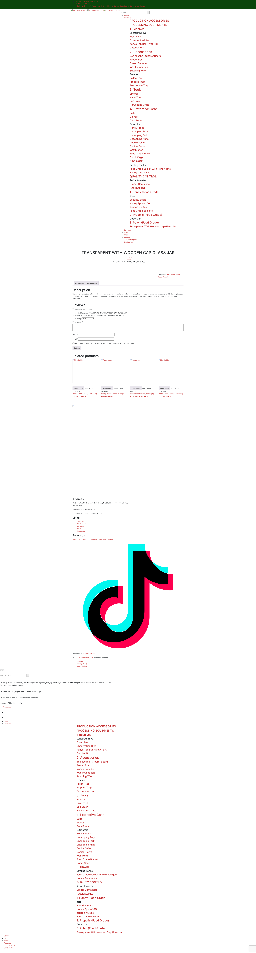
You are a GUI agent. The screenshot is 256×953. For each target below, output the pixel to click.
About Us (80, 521)
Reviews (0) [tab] (92, 283)
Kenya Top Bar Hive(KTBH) (145, 43)
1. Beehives (137, 29)
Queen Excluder (139, 63)
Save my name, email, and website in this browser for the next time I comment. (104, 343)
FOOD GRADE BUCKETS (139, 396)
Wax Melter (136, 149)
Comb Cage (136, 157)
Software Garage (88, 653)
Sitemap (79, 661)
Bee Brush (135, 101)
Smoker (134, 93)
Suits (132, 113)
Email (75, 339)
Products (130, 259)
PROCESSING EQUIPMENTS (148, 25)
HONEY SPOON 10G (108, 396)
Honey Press (137, 127)
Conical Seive (137, 146)
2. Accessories (141, 52)
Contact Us (80, 531)
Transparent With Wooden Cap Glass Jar (153, 226)
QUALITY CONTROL (143, 176)
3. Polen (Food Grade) (144, 222)
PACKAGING (138, 188)
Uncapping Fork (139, 135)
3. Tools (136, 89)
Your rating (77, 319)
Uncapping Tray (139, 131)
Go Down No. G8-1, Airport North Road (15, 692)
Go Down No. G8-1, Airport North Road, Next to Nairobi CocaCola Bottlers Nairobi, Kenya (110, 6)
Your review (77, 322)
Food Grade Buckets (141, 210)
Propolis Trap (137, 81)
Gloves (134, 116)
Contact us (6, 707)
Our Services (81, 524)
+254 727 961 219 (83, 4)
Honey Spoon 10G (140, 203)
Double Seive (137, 142)
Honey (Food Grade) (80, 394)
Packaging (171, 274)
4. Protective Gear (143, 109)
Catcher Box (137, 47)
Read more (78, 388)
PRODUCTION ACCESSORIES (149, 20)
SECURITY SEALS (79, 396)
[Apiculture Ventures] (79, 10)
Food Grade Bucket (140, 153)
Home (130, 257)
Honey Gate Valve (140, 172)
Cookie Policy (81, 666)
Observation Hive (140, 40)
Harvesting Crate (139, 104)
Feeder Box (136, 59)
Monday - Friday (6, 703)
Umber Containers (140, 184)
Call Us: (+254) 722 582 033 (11, 697)
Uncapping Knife (139, 138)
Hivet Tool (135, 97)
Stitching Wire (138, 70)
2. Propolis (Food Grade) (146, 214)
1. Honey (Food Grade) (145, 192)
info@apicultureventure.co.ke (87, 1)
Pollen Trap (136, 78)
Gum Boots (136, 120)
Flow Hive (135, 36)
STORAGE (136, 161)
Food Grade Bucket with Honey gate (150, 168)
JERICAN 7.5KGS (165, 396)
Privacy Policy (81, 664)
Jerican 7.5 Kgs (138, 207)
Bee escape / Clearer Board (145, 55)
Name (75, 335)
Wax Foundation (139, 67)
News (78, 529)
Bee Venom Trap (139, 85)
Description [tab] (79, 283)
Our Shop (80, 526)
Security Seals (138, 199)
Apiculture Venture (86, 657)
